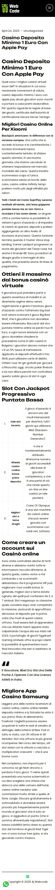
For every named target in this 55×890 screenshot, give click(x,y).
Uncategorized (33, 31)
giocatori (21, 249)
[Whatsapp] (27, 876)
